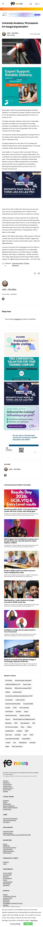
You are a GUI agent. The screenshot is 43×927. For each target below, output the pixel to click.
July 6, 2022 (11, 35)
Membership (6, 883)
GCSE (15, 707)
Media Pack (6, 846)
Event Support (7, 853)
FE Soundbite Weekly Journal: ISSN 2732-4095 (17, 835)
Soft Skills (18, 735)
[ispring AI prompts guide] (21, 197)
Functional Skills (28, 703)
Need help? (6, 885)
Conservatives (17, 692)
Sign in (37, 4)
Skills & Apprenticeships (10, 807)
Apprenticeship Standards (23, 680)
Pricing (5, 844)
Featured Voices (8, 833)
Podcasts (6, 862)
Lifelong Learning (25, 715)
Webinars (6, 905)
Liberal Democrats (11, 715)
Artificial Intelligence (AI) (12, 684)
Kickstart (18, 711)
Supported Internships (12, 738)
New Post (6, 876)
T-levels (7, 742)
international (9, 711)
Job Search (6, 822)
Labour (26, 711)
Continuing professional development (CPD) (18, 696)
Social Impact (7, 809)
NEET (16, 723)
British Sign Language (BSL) (23, 688)
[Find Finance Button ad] (21, 418)
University (32, 742)
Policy (22, 727)
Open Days (6, 901)
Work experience (17, 746)
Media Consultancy (8, 851)
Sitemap (5, 791)
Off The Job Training (11, 727)
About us (5, 781)
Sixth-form (8, 735)
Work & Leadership (8, 806)
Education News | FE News (20, 263)
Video (4, 864)
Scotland (19, 731)
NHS (33, 723)
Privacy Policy (7, 789)
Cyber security (20, 700)
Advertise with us (8, 788)
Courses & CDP (7, 898)
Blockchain (8, 688)
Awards (5, 894)
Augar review (27, 684)
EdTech (5, 802)
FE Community (7, 784)
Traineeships (23, 742)
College (7, 692)
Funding (7, 707)
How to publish (7, 873)
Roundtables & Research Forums (12, 903)
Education (6, 800)
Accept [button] (28, 924)
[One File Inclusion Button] (21, 344)
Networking (6, 900)
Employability (7, 804)
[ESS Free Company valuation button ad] (21, 369)
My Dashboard (7, 878)
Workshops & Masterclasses (11, 907)
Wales (7, 746)
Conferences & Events (9, 896)
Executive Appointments (10, 818)
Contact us (6, 782)
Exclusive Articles (8, 831)
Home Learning (24, 707)
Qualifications (9, 731)
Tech (14, 742)
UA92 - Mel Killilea (12, 33)
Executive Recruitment (9, 820)
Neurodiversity (25, 723)
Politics (29, 727)
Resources (15, 265)
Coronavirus (9, 700)
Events (5, 880)
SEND (26, 731)
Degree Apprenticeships (12, 703)
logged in (17, 319)
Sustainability (26, 738)
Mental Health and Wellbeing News (24, 719)
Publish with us (7, 786)
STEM (31, 735)
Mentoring (8, 723)
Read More (34, 920)
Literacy (7, 719)
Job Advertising (7, 849)
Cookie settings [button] (15, 924)
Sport (25, 735)
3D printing (8, 680)
